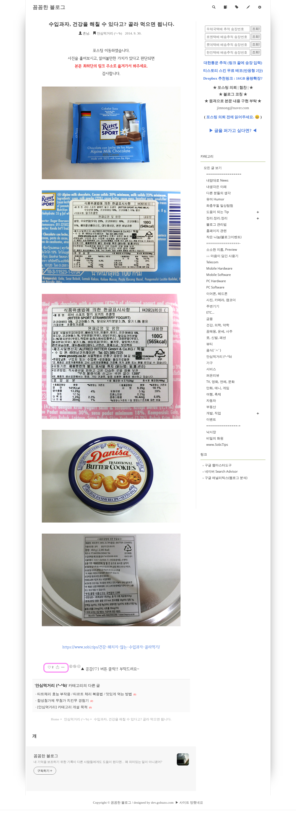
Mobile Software (218, 274)
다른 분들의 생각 (218, 193)
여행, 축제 (213, 394)
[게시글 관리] (63, 667)
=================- (223, 243)
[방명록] (225, 7)
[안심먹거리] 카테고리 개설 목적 (62, 707)
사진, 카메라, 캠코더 (221, 300)
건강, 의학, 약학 (217, 325)
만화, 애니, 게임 (217, 388)
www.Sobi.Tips (217, 444)
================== (223, 174)
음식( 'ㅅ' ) (213, 350)
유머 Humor (215, 199)
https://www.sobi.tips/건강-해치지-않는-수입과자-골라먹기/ (111, 646)
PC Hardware (216, 281)
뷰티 (209, 344)
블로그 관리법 (216, 224)
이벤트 (211, 419)
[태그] (236, 7)
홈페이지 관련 (216, 230)
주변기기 (212, 306)
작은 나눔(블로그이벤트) (223, 237)
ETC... (210, 312)
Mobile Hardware (219, 268)
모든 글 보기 (213, 168)
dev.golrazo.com (162, 802)
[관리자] (259, 7)
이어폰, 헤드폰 (217, 293)
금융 (209, 318)
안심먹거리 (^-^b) (109, 33)
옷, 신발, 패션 (216, 337)
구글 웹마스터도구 (217, 465)
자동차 (211, 400)
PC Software (215, 287)
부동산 (211, 407)
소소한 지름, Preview (221, 249)
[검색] (214, 7)
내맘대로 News (217, 180)
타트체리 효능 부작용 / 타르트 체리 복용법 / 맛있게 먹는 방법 (84, 694)
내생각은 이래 (216, 186)
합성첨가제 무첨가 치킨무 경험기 (63, 700)
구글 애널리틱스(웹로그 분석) (225, 477)
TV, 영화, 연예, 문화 (220, 381)
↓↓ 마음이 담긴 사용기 (222, 256)
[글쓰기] (248, 7)
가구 (209, 363)
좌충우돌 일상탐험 (219, 205)
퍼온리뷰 (212, 375)
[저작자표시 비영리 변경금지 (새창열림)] (75, 666)
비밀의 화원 (214, 438)
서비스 (211, 369)
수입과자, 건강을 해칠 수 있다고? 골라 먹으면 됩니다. (111, 24)
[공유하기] (57, 667)
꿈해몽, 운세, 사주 (219, 331)
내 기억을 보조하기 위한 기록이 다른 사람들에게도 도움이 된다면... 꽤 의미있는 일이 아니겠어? (98, 762)
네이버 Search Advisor (220, 471)
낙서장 (211, 432)
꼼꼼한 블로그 (49, 7)
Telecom (212, 262)
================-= (223, 425)
